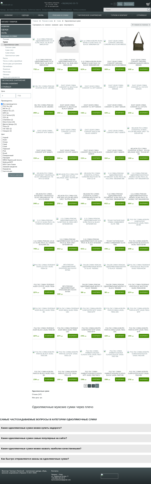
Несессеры (7, 72)
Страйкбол (142, 15)
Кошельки (6, 69)
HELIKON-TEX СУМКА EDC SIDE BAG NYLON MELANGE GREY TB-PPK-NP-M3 (67, 197)
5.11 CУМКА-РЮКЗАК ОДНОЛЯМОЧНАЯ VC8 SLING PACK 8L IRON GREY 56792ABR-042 (67, 241)
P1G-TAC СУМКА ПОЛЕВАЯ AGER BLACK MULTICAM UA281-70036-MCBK (138, 286)
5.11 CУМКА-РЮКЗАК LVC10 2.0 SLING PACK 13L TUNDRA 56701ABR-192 (44, 242)
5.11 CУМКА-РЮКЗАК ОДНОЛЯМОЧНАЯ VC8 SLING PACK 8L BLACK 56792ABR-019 (91, 241)
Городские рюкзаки (70, 24)
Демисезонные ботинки (52, 22)
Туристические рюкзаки (71, 25)
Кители (31, 51)
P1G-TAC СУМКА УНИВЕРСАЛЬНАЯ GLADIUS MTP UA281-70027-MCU (91, 373)
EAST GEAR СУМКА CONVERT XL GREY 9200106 (115, 106)
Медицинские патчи (99, 25)
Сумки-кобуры (10, 53)
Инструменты (127, 26)
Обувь (41, 15)
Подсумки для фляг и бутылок (103, 60)
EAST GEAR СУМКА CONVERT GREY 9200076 (115, 151)
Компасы (125, 20)
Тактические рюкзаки (71, 22)
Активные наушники (126, 39)
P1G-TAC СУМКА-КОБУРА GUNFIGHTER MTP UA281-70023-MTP (91, 330)
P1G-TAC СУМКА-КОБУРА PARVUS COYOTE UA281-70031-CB (67, 373)
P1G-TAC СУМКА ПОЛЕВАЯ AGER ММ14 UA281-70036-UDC (67, 330)
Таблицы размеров (79, 10)
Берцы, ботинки (49, 20)
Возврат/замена (47, 10)
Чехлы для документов (11, 77)
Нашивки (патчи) (98, 22)
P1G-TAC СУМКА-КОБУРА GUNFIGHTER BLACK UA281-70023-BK (138, 373)
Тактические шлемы (126, 41)
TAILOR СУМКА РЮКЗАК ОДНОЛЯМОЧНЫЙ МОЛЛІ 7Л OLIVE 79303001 (91, 286)
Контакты (24, 10)
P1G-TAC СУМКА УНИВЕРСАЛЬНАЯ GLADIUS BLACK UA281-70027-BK (115, 373)
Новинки (57, 10)
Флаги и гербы (97, 24)
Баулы (5, 58)
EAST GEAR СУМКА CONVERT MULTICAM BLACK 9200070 (91, 152)
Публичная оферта (34, 10)
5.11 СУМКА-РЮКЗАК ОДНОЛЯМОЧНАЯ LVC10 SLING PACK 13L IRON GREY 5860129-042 (67, 62)
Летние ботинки (49, 25)
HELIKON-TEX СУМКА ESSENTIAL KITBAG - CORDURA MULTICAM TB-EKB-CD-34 (91, 196)
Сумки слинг (9, 50)
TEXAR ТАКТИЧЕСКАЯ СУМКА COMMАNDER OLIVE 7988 (114, 242)
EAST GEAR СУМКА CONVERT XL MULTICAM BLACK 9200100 (68, 107)
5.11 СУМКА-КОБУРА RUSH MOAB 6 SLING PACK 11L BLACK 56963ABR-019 (91, 63)
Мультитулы (126, 30)
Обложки (6, 74)
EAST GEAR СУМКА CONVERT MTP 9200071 (44, 151)
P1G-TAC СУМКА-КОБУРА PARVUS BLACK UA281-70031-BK (44, 373)
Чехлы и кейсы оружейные (12, 61)
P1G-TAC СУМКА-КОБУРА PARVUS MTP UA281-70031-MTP (138, 330)
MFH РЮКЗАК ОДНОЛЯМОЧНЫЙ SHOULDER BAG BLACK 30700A (67, 288)
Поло (30, 44)
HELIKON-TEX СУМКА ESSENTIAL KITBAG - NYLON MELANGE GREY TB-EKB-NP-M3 (138, 151)
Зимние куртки (33, 25)
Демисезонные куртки (36, 24)
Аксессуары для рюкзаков (12, 64)
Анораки (31, 33)
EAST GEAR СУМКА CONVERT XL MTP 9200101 (91, 106)
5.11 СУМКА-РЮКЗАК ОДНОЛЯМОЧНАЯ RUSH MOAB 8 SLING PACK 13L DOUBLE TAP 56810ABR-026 (138, 196)
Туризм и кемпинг (119, 15)
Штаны (30, 60)
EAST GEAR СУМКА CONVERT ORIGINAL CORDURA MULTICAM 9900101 (115, 63)
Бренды (3, 10)
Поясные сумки (10, 47)
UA (112, 4)
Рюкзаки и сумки (60, 15)
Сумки (5, 42)
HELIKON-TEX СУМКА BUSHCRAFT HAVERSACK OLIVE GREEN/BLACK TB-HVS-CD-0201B (44, 196)
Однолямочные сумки (11, 45)
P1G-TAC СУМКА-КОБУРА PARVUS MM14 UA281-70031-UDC (115, 330)
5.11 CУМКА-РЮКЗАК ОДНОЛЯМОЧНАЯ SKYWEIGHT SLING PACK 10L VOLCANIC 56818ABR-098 (115, 196)
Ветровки (32, 29)
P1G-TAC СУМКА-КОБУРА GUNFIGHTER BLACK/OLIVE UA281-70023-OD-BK (138, 242)
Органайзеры (7, 66)
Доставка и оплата (13, 10)
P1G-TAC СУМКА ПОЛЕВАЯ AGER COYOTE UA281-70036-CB (44, 286)
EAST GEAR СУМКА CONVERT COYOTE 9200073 (67, 151)
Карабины (125, 23)
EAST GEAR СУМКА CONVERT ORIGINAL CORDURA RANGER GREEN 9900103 (138, 62)
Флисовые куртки (34, 22)
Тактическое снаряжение (90, 15)
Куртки (30, 20)
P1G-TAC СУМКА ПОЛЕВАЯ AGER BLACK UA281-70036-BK (44, 329)
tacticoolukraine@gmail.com (61, 480)
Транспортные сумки (12, 55)
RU (115, 4)
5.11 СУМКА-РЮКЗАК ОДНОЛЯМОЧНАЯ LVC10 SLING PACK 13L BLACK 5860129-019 (44, 62)
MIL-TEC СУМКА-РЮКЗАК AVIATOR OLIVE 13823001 (43, 106)
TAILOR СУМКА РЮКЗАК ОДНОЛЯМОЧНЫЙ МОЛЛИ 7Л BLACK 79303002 (115, 286)
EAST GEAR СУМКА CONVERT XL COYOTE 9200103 (138, 107)
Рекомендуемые (66, 10)
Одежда (25, 15)
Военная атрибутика (100, 20)
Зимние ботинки (49, 24)
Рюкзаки (66, 20)
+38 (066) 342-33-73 (58, 478)
